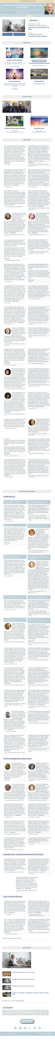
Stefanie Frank (32, 591)
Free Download (7, 34)
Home (2, 15)
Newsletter (51, 15)
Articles (34, 15)
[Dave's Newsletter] (39, 1028)
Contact (44, 15)
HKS (6, 780)
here (34, 1)
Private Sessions (21, 15)
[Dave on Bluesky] (35, 1028)
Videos (39, 15)
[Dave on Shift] (15, 1028)
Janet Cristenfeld (32, 433)
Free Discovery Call (19, 34)
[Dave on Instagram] (25, 1028)
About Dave (8, 15)
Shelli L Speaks (8, 414)
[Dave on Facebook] (20, 1028)
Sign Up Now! (27, 1021)
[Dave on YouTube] (30, 1028)
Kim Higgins (31, 800)
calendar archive (20, 1000)
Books (14, 15)
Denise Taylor (32, 550)
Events (28, 15)
